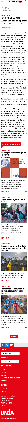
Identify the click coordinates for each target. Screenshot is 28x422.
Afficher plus (14, 337)
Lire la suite (5, 191)
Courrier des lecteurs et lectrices (11, 378)
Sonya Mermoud (24, 23)
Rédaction (3, 375)
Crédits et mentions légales (8, 419)
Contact (3, 405)
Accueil (3, 369)
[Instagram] (7, 345)
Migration (5, 15)
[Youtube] (11, 345)
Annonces (3, 391)
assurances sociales (6, 27)
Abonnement (4, 388)
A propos (3, 372)
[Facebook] (3, 345)
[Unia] (7, 412)
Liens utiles (4, 381)
